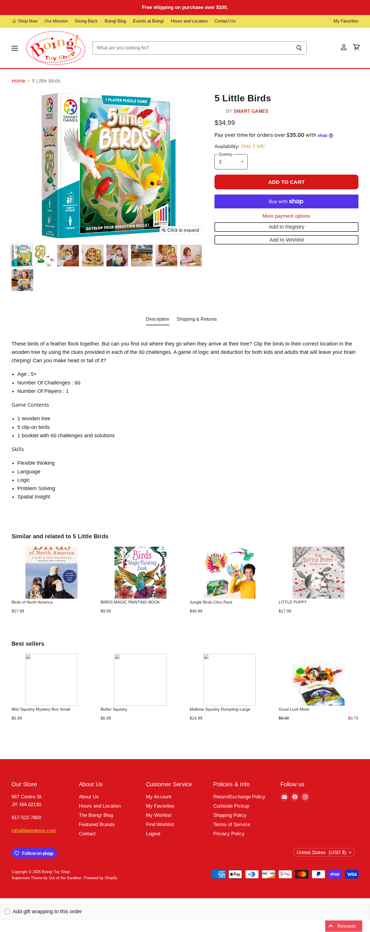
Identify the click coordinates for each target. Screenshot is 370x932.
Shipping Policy (230, 815)
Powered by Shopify (100, 878)
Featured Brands (97, 824)
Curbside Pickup (231, 806)
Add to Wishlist (286, 240)
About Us (89, 797)
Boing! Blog (115, 21)
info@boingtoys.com (34, 830)
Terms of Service (231, 824)
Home (18, 81)
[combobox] (191, 48)
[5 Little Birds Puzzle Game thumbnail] (21, 255)
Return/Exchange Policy (239, 797)
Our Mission (56, 21)
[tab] (157, 320)
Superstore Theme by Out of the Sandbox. (47, 878)
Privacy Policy (229, 833)
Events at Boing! (148, 21)
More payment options (286, 216)
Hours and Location (189, 21)
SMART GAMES (251, 111)
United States (321, 852)
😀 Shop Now (25, 21)
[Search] (299, 48)
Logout (153, 833)
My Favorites (346, 21)
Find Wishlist (160, 824)
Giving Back (86, 21)
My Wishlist (158, 815)
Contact (87, 833)
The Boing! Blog (96, 815)
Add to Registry (286, 227)
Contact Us (225, 21)
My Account (158, 797)
